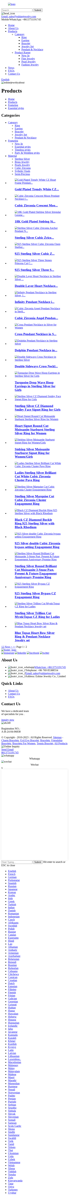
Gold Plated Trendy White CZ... (37, 189)
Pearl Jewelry (28, 61)
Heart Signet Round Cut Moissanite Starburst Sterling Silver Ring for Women (35, 429)
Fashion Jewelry (30, 64)
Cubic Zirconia (23, 168)
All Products (60, 743)
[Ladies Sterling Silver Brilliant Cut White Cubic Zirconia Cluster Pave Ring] (38, 466)
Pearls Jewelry (22, 165)
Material (12, 155)
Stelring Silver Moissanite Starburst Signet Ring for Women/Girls (32, 452)
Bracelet (25, 43)
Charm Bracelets (10, 740)
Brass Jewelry (22, 161)
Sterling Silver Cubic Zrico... (34, 237)
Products (12, 31)
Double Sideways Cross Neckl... (36, 366)
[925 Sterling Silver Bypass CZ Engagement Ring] (38, 586)
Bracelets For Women (23, 743)
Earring (25, 40)
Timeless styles (22, 149)
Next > (8, 646)
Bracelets (45, 740)
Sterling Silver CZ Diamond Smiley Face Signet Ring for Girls (37, 407)
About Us (13, 28)
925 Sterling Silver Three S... (34, 270)
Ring (24, 37)
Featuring (13, 105)
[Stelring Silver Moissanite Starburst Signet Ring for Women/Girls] (38, 442)
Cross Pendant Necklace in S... (35, 334)
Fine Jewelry (28, 58)
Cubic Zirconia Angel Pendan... (36, 318)
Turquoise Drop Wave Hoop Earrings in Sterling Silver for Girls (35, 386)
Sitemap (57, 737)
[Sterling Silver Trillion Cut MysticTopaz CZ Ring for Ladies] (38, 606)
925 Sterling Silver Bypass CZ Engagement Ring (35, 595)
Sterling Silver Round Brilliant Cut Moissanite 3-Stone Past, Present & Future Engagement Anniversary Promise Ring (36, 571)
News (11, 67)
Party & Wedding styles (27, 152)
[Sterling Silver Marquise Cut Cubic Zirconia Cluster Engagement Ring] (38, 489)
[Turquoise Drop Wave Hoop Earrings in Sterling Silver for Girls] (38, 375)
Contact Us (14, 73)
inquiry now (7, 719)
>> (14, 646)
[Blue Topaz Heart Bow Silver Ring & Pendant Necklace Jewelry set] (38, 626)
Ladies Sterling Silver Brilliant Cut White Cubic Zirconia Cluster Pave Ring (35, 476)
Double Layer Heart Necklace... (36, 286)
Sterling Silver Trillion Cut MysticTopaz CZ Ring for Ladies (37, 615)
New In (25, 55)
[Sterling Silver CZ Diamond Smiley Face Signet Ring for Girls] (38, 399)
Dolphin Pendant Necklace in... (36, 350)
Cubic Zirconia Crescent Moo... (36, 205)
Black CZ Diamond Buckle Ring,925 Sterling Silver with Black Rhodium (34, 523)
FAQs (11, 70)
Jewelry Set (27, 46)
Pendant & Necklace (32, 49)
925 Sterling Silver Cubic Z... (35, 253)
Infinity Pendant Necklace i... (34, 302)
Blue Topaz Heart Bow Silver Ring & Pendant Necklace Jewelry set (35, 636)
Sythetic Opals (22, 171)
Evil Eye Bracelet (29, 740)
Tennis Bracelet (45, 743)
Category (19, 34)
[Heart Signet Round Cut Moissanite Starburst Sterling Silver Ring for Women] (38, 419)
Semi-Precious (22, 174)
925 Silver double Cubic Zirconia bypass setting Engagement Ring (37, 545)
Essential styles (16, 108)
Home (11, 25)
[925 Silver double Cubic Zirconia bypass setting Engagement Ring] (38, 536)
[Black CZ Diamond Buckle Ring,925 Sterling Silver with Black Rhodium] (38, 513)
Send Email (7, 749)
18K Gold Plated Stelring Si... (35, 221)
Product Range (22, 52)
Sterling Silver (22, 158)
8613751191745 (10, 752)
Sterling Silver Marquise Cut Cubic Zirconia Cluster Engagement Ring (34, 499)
